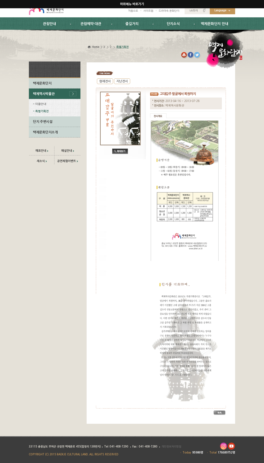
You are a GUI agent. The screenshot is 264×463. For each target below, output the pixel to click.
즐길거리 (132, 24)
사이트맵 (148, 10)
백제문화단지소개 (45, 132)
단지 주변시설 (42, 121)
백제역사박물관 (44, 93)
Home (95, 47)
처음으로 (133, 10)
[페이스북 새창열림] (191, 55)
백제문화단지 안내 (214, 24)
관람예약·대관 (90, 24)
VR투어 (193, 10)
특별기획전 (42, 111)
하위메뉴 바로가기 (132, 4)
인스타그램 (223, 446)
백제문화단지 (42, 83)
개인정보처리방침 (171, 446)
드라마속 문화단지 (169, 10)
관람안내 (49, 24)
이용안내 (40, 104)
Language (220, 10)
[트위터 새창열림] (197, 55)
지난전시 (122, 81)
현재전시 (105, 81)
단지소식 (173, 24)
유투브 (231, 446)
